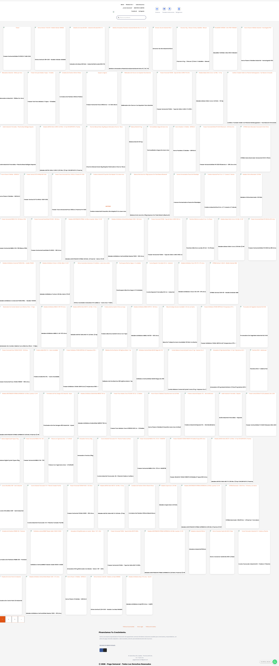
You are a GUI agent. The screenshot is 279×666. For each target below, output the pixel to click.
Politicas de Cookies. (151, 626)
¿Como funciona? (127, 8)
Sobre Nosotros (140, 4)
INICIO (122, 4)
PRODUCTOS (129, 4)
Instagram (141, 11)
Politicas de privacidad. (128, 626)
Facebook (134, 11)
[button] (275, 662)
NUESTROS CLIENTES (139, 8)
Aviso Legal (140, 626)
